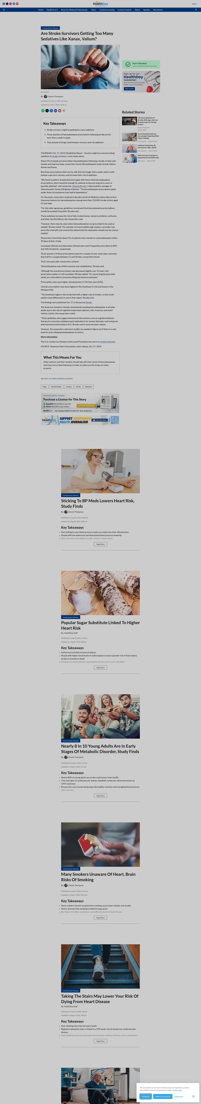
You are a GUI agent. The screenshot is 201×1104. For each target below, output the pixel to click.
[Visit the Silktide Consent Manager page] (193, 1096)
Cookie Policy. (177, 1090)
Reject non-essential (162, 1096)
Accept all (145, 1096)
